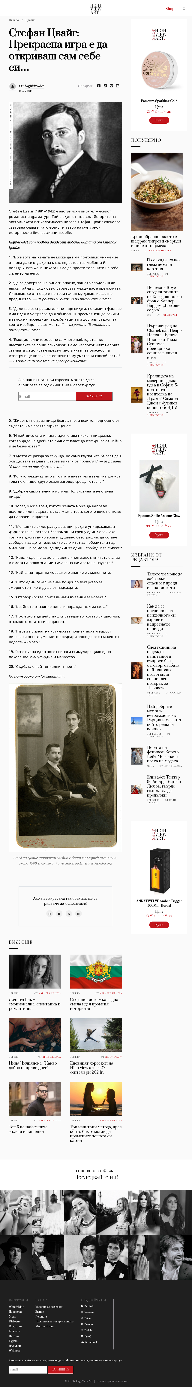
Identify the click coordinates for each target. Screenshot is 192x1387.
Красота (152, 362)
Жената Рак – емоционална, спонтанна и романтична (34, 1004)
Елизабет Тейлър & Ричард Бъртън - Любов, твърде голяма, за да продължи (165, 786)
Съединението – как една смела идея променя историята (94, 1004)
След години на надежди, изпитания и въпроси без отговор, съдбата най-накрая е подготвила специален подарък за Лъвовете (163, 667)
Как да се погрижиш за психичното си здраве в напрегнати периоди (161, 617)
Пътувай (15, 1346)
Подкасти (15, 1312)
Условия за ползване (49, 1307)
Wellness (153, 593)
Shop (170, 9)
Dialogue (14, 1321)
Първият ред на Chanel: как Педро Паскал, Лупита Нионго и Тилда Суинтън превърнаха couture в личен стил (164, 342)
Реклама (41, 1316)
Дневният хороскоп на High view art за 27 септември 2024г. (91, 1068)
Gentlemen (154, 734)
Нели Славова (52, 1057)
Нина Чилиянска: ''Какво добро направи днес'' (33, 1065)
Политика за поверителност (54, 1321)
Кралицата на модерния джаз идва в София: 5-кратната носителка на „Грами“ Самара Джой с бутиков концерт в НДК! (162, 392)
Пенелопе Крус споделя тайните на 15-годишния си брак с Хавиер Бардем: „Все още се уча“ (164, 299)
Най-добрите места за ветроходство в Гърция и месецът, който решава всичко (164, 718)
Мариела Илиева (50, 993)
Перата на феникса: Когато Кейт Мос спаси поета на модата (163, 754)
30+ (149, 315)
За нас (39, 1312)
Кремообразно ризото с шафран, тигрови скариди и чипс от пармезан (156, 241)
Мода (150, 766)
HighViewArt (34, 85)
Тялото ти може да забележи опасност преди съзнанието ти (164, 581)
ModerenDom (44, 1326)
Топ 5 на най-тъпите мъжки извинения (28, 1129)
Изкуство (153, 274)
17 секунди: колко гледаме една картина (163, 265)
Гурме (135, 251)
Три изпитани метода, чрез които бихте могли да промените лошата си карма (96, 1134)
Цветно (30, 20)
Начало (14, 20)
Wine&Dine (16, 1307)
